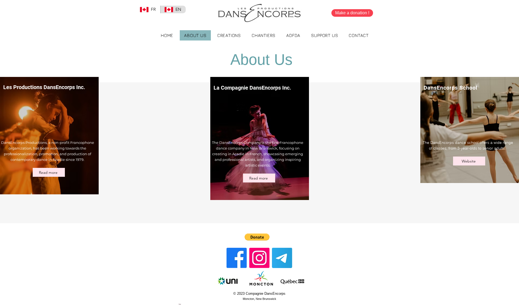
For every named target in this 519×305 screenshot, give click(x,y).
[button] (324, 35)
